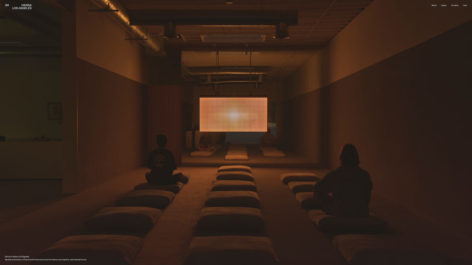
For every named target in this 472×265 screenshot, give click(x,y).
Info (465, 5)
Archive (454, 5)
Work (434, 5)
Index (443, 5)
